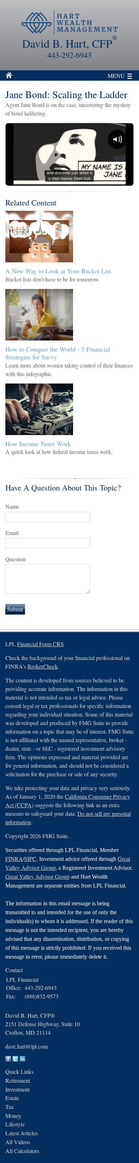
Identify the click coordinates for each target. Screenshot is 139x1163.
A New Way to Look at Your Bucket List (58, 271)
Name (12, 506)
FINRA (14, 858)
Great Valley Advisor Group (37, 876)
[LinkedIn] (22, 1059)
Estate (12, 1098)
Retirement (17, 1080)
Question (15, 559)
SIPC (30, 858)
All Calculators (22, 1150)
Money (13, 1115)
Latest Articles (21, 1133)
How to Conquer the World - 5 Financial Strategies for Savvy (57, 353)
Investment (17, 1089)
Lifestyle (15, 1124)
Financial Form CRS (40, 644)
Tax (9, 1106)
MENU (116, 75)
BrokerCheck (42, 666)
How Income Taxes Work (38, 443)
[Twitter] (15, 1059)
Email (12, 532)
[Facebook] (8, 1059)
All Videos (17, 1142)
